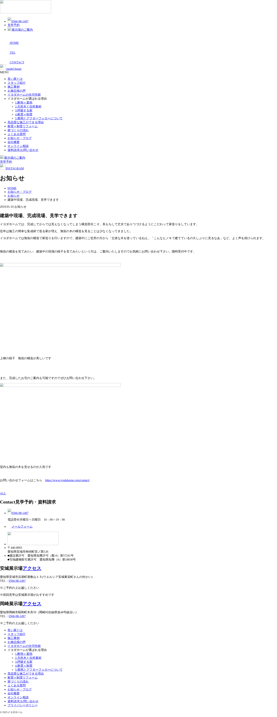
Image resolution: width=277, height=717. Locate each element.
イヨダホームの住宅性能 (24, 94)
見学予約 (14, 25)
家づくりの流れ (18, 130)
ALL (3, 493)
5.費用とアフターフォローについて (39, 118)
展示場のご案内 (22, 29)
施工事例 (14, 86)
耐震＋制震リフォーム (23, 126)
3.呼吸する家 (23, 110)
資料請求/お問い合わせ (23, 150)
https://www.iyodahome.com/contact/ (67, 480)
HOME (12, 188)
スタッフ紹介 (17, 82)
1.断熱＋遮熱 (23, 102)
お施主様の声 (17, 90)
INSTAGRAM (15, 168)
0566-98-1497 (19, 21)
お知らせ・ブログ (20, 138)
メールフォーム (22, 526)
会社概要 (14, 142)
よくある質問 (17, 134)
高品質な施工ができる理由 (26, 122)
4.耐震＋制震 (23, 114)
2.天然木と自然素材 (28, 106)
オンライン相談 (18, 146)
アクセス (32, 568)
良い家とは (15, 78)
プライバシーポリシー (23, 705)
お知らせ (14, 195)
